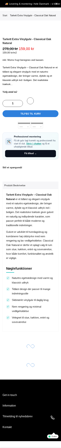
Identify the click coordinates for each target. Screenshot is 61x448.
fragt (17, 60)
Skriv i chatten (33, 144)
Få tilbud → (30, 153)
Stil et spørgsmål (12, 167)
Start (5, 15)
